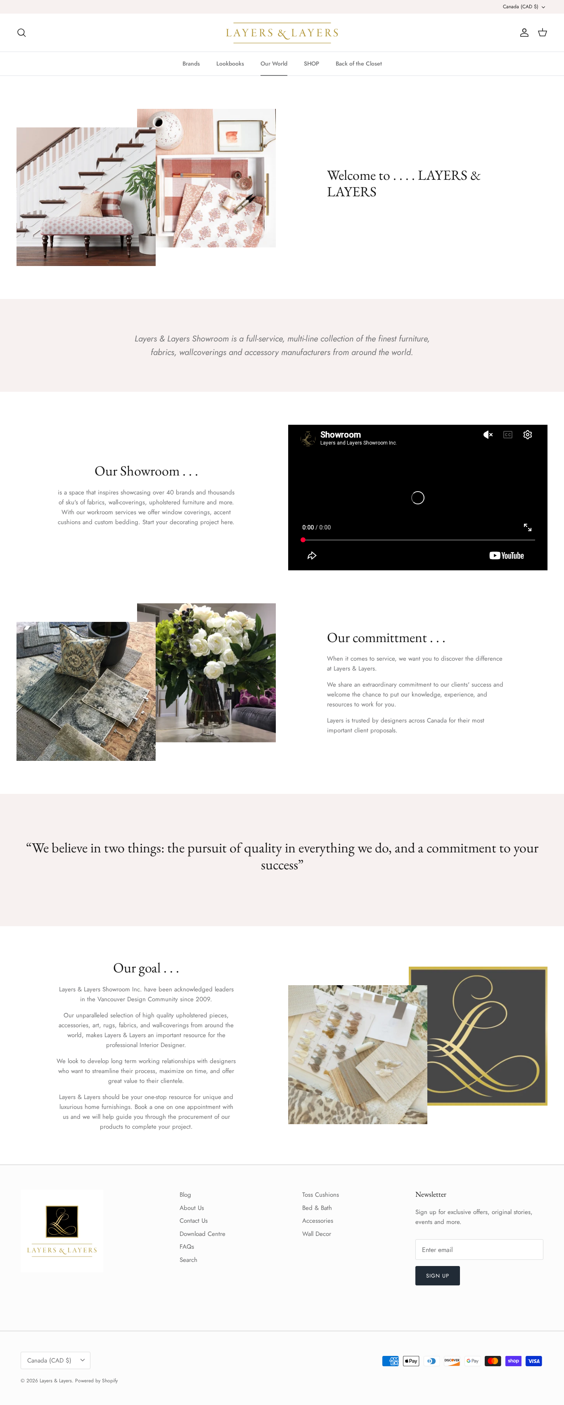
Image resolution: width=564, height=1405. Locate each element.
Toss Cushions (320, 1194)
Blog (185, 1194)
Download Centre (202, 1233)
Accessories (317, 1220)
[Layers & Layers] (282, 32)
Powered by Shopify (96, 1380)
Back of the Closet (359, 63)
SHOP (311, 63)
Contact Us (194, 1220)
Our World (274, 63)
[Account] (522, 33)
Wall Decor (316, 1233)
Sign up (437, 1276)
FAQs (187, 1246)
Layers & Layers (56, 1380)
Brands (191, 63)
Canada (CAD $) (520, 6)
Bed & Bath (317, 1207)
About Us (192, 1207)
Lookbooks (230, 63)
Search (188, 1259)
